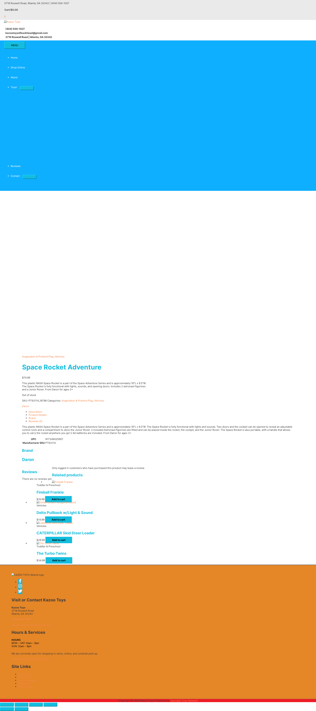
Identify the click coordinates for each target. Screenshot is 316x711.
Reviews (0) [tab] (35, 421)
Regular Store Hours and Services (31, 659)
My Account (25, 674)
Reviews (16, 166)
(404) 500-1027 (21, 619)
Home (14, 57)
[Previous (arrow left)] (7, 709)
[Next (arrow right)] (21, 709)
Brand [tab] (32, 418)
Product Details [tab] (38, 414)
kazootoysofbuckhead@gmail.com (31, 625)
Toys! (14, 87)
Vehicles (60, 356)
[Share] (36, 705)
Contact (15, 176)
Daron (25, 406)
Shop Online (18, 67)
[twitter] (20, 592)
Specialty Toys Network (184, 700)
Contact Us (24, 683)
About (14, 77)
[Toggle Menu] (27, 88)
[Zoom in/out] (7, 705)
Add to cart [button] (58, 499)
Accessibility (25, 686)
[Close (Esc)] (50, 705)
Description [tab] (35, 411)
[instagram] (21, 587)
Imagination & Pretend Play (37, 356)
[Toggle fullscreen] (21, 705)
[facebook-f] (21, 582)
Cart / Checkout (27, 680)
